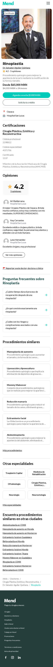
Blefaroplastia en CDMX (13, 570)
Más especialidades (12, 505)
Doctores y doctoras (11, 616)
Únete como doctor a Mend (14, 628)
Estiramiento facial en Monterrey (17, 566)
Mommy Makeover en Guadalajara (17, 558)
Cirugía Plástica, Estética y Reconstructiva (21, 582)
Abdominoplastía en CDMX (14, 525)
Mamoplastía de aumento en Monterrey (20, 533)
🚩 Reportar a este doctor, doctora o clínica (23, 268)
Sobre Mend (8, 624)
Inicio (5, 579)
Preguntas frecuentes (12, 640)
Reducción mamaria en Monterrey (17, 545)
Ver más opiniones (13, 255)
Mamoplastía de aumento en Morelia (18, 529)
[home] (8, 3)
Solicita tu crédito (26, 102)
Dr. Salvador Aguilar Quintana (15, 585)
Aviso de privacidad (11, 651)
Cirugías (7, 612)
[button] (47, 3)
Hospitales (8, 620)
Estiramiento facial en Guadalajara (17, 537)
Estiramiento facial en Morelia (15, 549)
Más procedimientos (12, 450)
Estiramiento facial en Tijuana (15, 553)
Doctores (14, 579)
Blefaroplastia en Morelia (13, 541)
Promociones (9, 636)
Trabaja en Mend (10, 632)
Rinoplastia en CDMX (12, 562)
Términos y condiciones (13, 647)
